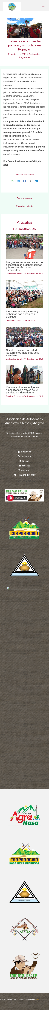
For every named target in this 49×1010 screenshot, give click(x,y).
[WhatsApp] (12, 181)
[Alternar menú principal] (44, 6)
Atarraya (38, 999)
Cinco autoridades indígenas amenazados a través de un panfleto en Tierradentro (22, 390)
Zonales (20, 274)
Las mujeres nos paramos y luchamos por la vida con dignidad (22, 314)
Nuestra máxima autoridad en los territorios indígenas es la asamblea (23, 353)
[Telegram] (18, 181)
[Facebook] (24, 181)
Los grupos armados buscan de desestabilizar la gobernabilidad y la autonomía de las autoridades (24, 266)
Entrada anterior (24, 198)
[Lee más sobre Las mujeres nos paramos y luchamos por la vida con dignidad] (24, 294)
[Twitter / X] (30, 181)
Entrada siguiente (24, 206)
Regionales (24, 57)
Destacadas (34, 54)
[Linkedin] (36, 181)
